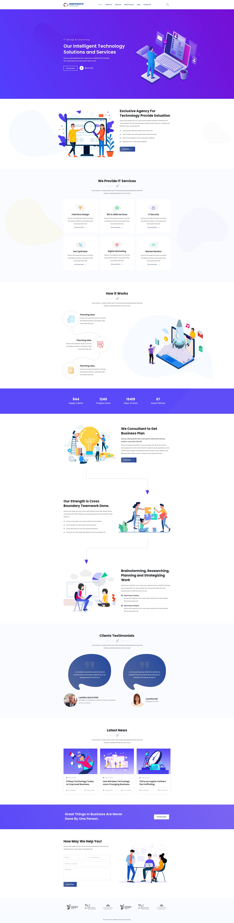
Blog (138, 4)
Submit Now (70, 884)
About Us (109, 4)
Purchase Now (161, 817)
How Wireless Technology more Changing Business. (116, 783)
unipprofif (73, 790)
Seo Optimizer (80, 251)
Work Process (129, 4)
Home (100, 4)
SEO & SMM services (117, 214)
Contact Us (147, 4)
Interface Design (80, 214)
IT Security (153, 214)
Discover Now (79, 227)
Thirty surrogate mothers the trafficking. (152, 783)
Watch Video (89, 68)
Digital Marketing (117, 251)
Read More (126, 149)
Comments (91, 790)
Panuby (129, 919)
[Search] (167, 5)
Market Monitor (153, 251)
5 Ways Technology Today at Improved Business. (80, 783)
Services (118, 4)
